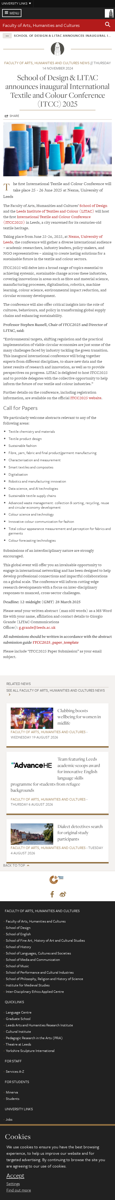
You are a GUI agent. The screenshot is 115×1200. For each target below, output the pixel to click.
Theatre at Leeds (18, 1044)
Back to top (14, 865)
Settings (13, 1183)
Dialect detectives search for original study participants (80, 832)
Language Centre (19, 1012)
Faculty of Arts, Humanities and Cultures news (47, 63)
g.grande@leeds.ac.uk (37, 627)
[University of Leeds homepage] (109, 12)
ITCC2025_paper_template (56, 642)
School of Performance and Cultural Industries (40, 972)
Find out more (18, 1190)
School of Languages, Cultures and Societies (38, 953)
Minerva (12, 1092)
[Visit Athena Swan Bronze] (57, 880)
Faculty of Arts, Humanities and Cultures (41, 25)
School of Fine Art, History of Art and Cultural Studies (45, 940)
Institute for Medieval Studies (27, 985)
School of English (18, 934)
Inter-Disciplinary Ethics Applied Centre (35, 991)
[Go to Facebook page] (52, 894)
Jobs (9, 1119)
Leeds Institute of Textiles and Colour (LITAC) (55, 211)
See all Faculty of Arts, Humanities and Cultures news (55, 690)
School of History (18, 946)
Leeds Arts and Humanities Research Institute (39, 1025)
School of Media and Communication (33, 959)
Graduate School (18, 1018)
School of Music (17, 966)
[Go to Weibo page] (63, 894)
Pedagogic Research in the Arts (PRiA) (34, 1037)
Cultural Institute (18, 1031)
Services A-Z (15, 1071)
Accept (15, 1175)
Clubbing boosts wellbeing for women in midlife (79, 716)
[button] (107, 25)
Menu (14, 13)
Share (14, 115)
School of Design (93, 205)
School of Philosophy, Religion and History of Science (44, 978)
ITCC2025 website (85, 398)
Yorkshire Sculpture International (30, 1050)
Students (12, 1098)
